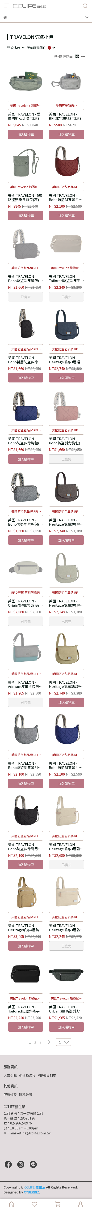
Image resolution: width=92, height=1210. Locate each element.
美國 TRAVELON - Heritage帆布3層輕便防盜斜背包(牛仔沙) (66, 684)
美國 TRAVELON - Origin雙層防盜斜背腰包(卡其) (25, 603)
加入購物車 (25, 134)
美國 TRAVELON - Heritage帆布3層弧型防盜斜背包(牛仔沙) (66, 846)
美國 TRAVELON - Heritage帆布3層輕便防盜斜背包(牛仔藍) (66, 360)
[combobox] (15, 47)
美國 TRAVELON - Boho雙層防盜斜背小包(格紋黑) (25, 360)
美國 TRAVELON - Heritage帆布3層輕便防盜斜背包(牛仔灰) (66, 522)
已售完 (26, 296)
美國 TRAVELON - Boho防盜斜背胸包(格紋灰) (25, 522)
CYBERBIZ (31, 1192)
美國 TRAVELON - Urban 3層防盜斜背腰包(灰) (66, 1009)
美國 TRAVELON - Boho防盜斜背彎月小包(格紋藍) (65, 765)
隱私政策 (25, 1094)
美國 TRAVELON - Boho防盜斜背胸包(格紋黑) (25, 278)
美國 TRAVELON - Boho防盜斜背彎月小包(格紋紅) (65, 197)
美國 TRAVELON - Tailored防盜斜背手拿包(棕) (66, 278)
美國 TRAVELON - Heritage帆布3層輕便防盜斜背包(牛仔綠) (66, 603)
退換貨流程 (27, 1075)
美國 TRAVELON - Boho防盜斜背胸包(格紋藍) (25, 441)
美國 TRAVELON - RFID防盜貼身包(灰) (65, 116)
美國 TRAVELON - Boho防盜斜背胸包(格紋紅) (66, 441)
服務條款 (10, 1094)
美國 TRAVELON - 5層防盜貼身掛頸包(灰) (25, 197)
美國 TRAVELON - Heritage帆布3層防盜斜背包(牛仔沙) (66, 927)
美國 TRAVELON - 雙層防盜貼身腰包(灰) (24, 116)
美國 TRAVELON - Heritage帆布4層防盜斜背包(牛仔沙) (25, 927)
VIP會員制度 (47, 1075)
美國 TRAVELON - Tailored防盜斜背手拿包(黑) (25, 1009)
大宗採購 (10, 1075)
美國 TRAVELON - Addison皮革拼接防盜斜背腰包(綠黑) (25, 684)
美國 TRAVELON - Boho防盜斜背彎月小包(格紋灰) (25, 765)
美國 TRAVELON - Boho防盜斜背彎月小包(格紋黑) (25, 846)
